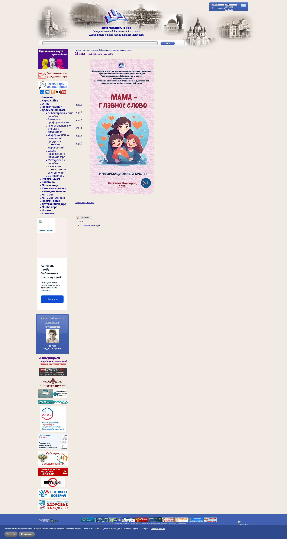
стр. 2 (79, 112)
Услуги (46, 210)
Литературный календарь (52, 318)
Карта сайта (50, 100)
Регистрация (218, 8)
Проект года (50, 185)
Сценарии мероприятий (56, 146)
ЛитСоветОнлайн (53, 197)
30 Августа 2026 (52, 323)
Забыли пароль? (229, 8)
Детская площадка (54, 203)
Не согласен (26, 534)
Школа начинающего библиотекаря (56, 153)
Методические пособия (57, 162)
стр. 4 (79, 128)
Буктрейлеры (56, 175)
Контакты (48, 213)
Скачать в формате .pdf (84, 202)
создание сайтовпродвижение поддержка (44, 520)
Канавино (48, 182)
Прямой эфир (51, 200)
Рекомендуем (51, 178)
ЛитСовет (48, 194)
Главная (47, 97)
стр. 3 (79, 120)
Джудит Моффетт (52, 326)
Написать (52, 299)
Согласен (11, 534)
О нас (45, 103)
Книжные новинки (54, 188)
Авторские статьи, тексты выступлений (57, 169)
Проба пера (49, 207)
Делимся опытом (53, 109)
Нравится (79, 221)
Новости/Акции (52, 106)
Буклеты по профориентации (58, 121)
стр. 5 (79, 135)
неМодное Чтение (54, 191)
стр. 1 (79, 104)
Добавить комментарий (90, 225)
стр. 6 (79, 143)
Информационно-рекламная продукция (59, 138)
